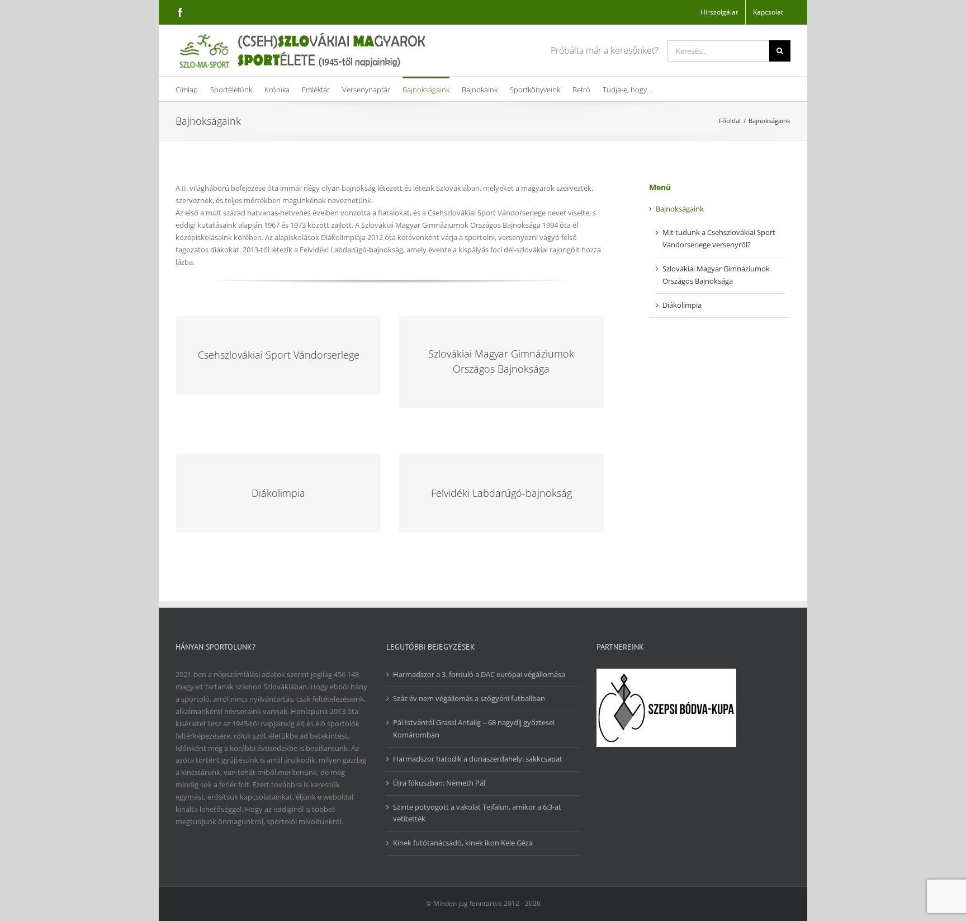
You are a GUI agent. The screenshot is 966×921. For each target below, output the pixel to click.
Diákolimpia (682, 305)
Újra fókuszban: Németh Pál (439, 783)
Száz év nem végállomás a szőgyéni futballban (469, 698)
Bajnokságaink (680, 209)
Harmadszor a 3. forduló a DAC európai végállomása (479, 674)
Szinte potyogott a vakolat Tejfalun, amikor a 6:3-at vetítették (477, 813)
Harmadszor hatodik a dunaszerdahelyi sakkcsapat (477, 759)
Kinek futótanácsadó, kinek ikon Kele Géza (463, 843)
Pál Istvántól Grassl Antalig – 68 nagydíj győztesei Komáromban (474, 728)
